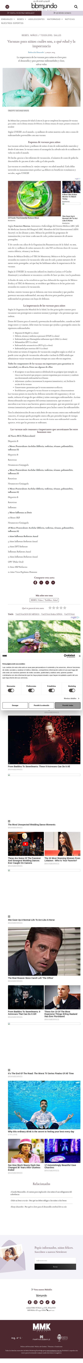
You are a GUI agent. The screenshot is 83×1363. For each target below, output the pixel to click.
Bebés (21, 19)
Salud (57, 35)
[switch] (31, 690)
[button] (7, 7)
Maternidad (54, 19)
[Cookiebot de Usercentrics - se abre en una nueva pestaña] (65, 656)
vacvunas (69, 614)
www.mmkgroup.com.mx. (54, 1350)
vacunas (38, 363)
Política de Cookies (41, 1346)
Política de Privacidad (27, 1346)
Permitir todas (67, 705)
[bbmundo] (42, 7)
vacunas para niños (51, 614)
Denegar (15, 705)
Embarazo (7, 19)
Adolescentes (36, 19)
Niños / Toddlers (41, 35)
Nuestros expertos (12, 23)
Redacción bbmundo (36, 52)
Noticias (70, 19)
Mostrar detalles (70, 698)
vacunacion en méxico (27, 614)
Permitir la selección (41, 705)
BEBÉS (25, 35)
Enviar (55, 1267)
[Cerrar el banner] (80, 656)
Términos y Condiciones (55, 1346)
